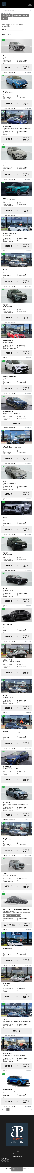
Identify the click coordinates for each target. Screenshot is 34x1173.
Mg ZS (3, 15)
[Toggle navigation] (30, 3)
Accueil (17, 1151)
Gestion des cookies (17, 1156)
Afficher (4, 35)
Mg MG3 (9, 15)
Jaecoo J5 (4, 18)
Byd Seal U (25, 15)
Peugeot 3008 (17, 15)
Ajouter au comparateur (9, 72)
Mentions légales (17, 1153)
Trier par (4, 29)
